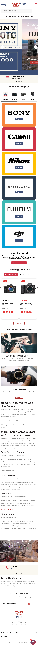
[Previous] (2, 47)
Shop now (19, 119)
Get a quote (18, 397)
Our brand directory (19, 262)
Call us (13, 569)
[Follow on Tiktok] (25, 623)
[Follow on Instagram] (17, 623)
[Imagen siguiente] (17, 288)
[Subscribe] (28, 603)
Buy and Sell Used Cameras (19, 356)
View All (18, 323)
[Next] (36, 47)
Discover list (18, 364)
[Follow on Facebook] (13, 623)
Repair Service (19, 389)
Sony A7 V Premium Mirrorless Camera (7, 304)
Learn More (4, 535)
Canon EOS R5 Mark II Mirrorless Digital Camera (27, 304)
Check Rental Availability (7, 509)
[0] (34, 5)
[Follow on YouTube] (21, 623)
